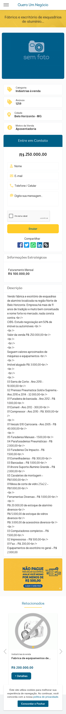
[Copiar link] (46, 245)
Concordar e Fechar (33, 703)
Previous (6, 651)
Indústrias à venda (21, 654)
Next (60, 651)
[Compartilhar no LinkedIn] (39, 245)
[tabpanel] (33, 631)
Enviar (33, 229)
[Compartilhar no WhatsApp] (33, 245)
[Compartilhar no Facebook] (20, 245)
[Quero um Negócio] (33, 5)
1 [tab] (33, 647)
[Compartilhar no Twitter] (26, 245)
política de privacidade (45, 696)
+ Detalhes (21, 676)
